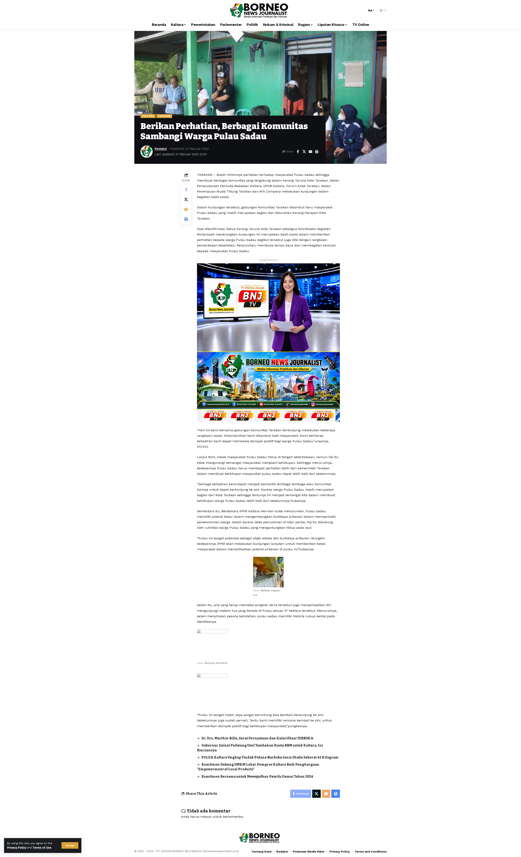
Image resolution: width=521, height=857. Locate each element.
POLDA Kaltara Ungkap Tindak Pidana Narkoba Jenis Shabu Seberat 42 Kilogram (270, 757)
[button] (69, 845)
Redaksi (161, 149)
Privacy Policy (16, 847)
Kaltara (148, 116)
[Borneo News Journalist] (260, 10)
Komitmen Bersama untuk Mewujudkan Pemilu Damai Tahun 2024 (257, 776)
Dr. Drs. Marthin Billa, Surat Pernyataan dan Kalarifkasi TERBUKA (257, 738)
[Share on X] (304, 151)
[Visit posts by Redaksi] (146, 152)
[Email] (310, 151)
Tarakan (164, 116)
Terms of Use (42, 847)
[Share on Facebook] (298, 151)
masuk (205, 817)
